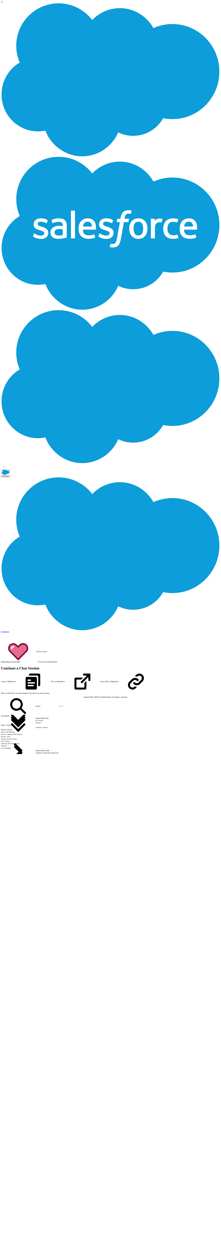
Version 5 (109, 697)
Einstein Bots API (90, 697)
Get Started (101, 697)
